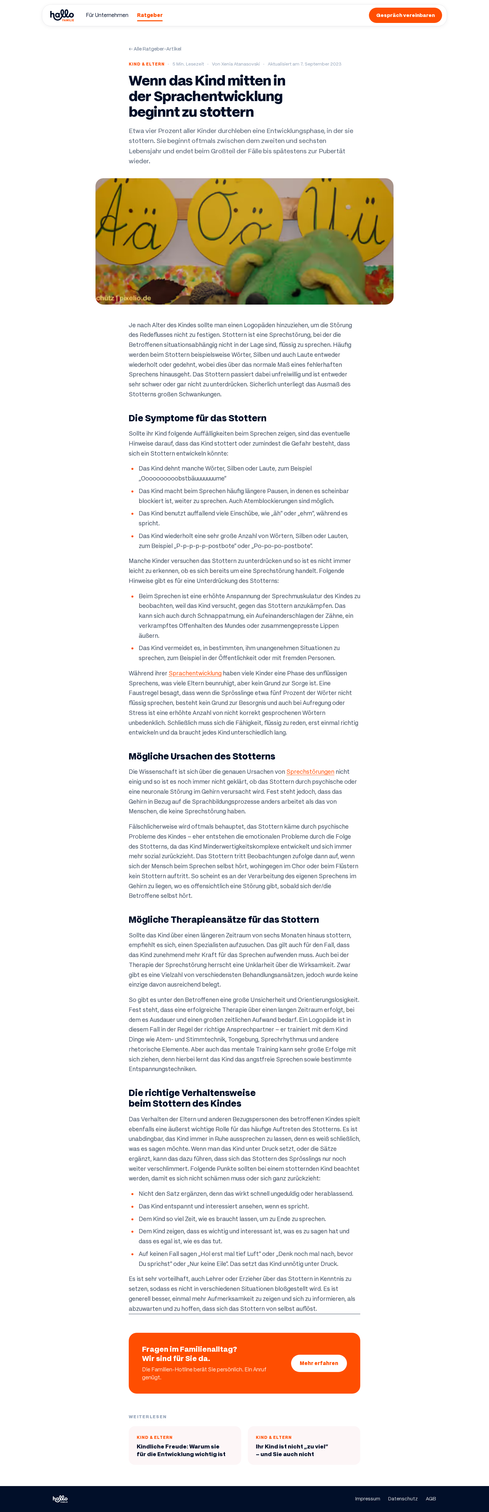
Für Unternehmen (107, 15)
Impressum (367, 1499)
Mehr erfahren (319, 1363)
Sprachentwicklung (195, 673)
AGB (431, 1499)
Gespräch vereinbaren (405, 15)
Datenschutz (403, 1499)
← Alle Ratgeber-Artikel (155, 49)
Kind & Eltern (146, 64)
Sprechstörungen (310, 771)
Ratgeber (150, 15)
